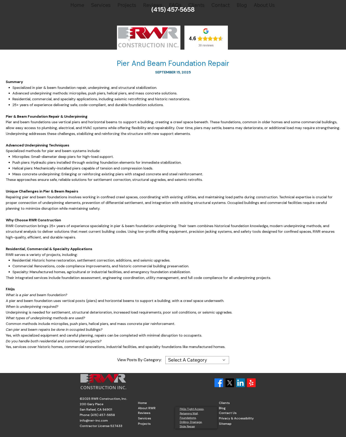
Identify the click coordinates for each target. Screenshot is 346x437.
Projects (144, 424)
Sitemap (225, 424)
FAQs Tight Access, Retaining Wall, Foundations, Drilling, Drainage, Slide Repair (192, 417)
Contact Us (227, 413)
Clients (224, 403)
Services (144, 418)
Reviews (144, 413)
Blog (222, 408)
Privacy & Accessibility (236, 418)
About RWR (147, 408)
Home (142, 403)
